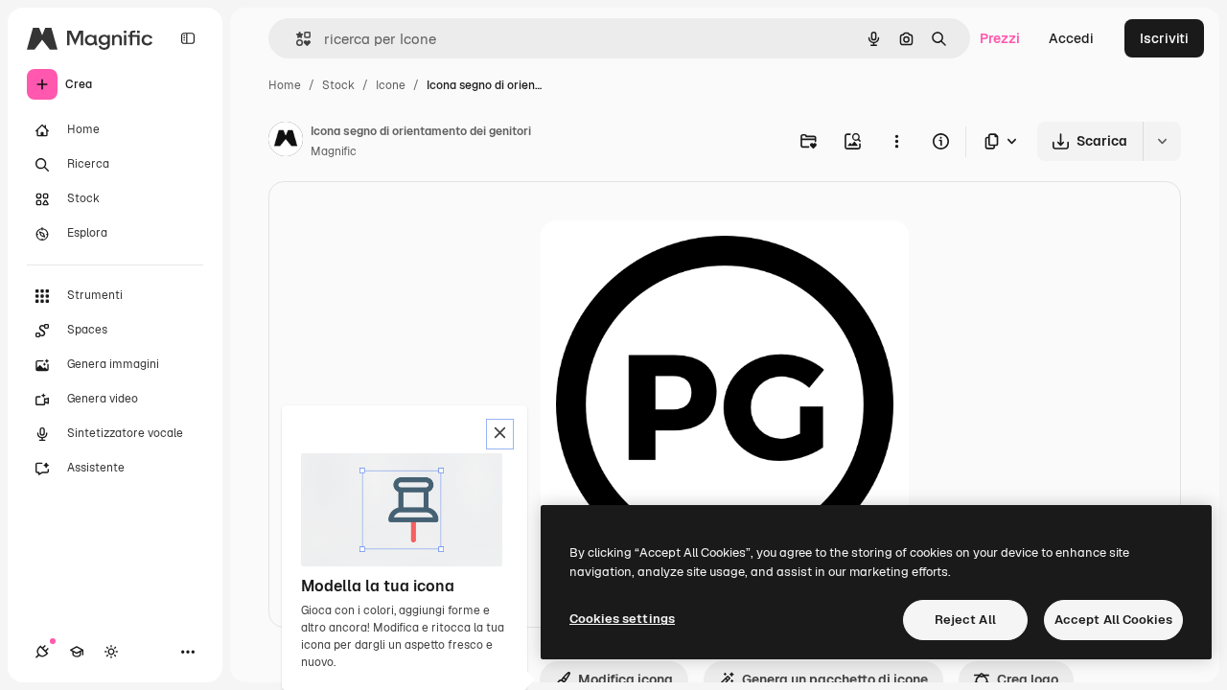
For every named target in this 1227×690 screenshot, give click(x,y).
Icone (390, 85)
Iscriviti (1164, 38)
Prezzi (1000, 38)
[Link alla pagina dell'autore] (285, 142)
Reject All (965, 619)
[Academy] (76, 651)
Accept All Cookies (1113, 619)
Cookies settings (622, 618)
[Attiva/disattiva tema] (111, 651)
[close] (500, 434)
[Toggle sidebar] (188, 38)
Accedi (1071, 38)
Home (284, 85)
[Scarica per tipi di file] (1001, 141)
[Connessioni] (42, 651)
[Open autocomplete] (295, 39)
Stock (338, 85)
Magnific (334, 151)
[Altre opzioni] (896, 141)
